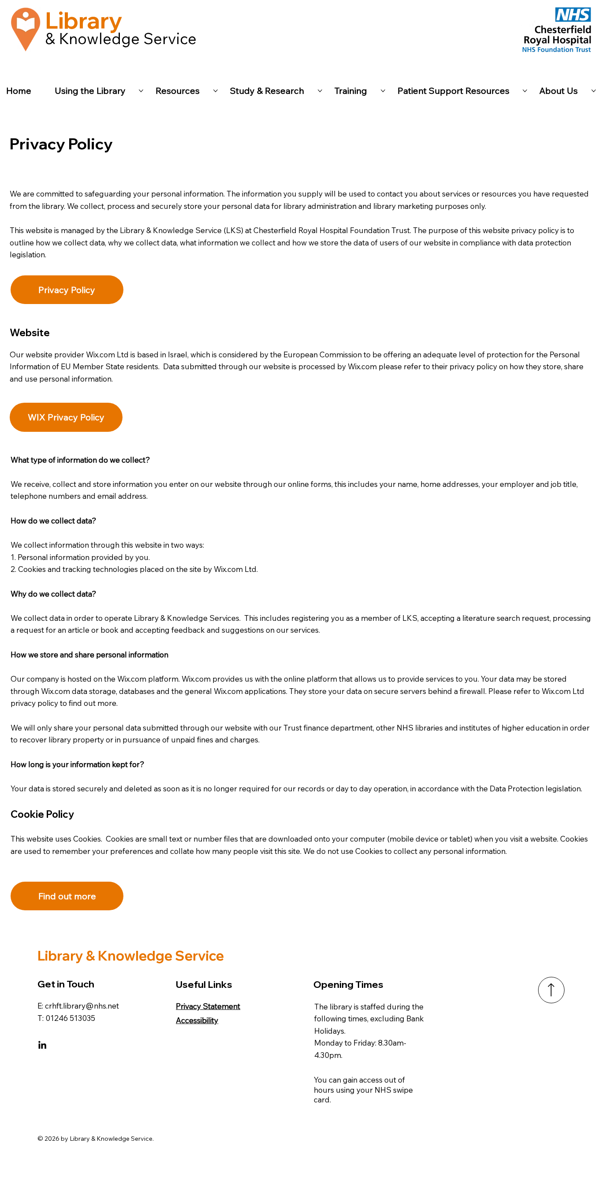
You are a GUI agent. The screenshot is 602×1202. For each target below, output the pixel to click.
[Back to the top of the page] (551, 990)
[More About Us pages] (593, 91)
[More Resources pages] (215, 91)
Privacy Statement (208, 1006)
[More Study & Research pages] (320, 91)
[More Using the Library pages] (141, 91)
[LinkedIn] (42, 1045)
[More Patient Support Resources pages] (525, 91)
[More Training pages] (383, 91)
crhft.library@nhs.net (82, 1005)
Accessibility (197, 1020)
